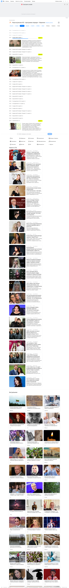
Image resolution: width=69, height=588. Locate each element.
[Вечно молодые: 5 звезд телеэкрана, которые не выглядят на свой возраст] (34, 473)
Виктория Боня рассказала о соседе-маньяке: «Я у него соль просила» (33, 213)
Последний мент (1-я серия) (17, 103)
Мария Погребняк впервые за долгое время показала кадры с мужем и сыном (33, 261)
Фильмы (48, 25)
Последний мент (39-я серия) (18, 101)
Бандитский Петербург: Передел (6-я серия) (21, 91)
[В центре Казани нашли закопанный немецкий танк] (34, 438)
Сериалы (53, 25)
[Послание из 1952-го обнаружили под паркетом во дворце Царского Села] (34, 403)
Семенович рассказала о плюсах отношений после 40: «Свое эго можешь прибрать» (33, 177)
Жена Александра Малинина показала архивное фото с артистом (34, 225)
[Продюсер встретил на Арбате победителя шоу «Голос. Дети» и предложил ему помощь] (52, 577)
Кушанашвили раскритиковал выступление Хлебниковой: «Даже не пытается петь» (34, 249)
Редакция (26, 587)
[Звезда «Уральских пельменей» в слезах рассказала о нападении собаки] (17, 577)
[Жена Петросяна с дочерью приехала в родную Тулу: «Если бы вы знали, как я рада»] (34, 507)
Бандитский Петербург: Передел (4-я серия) (21, 49)
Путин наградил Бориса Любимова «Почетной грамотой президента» (32, 201)
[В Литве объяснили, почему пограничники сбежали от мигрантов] (17, 403)
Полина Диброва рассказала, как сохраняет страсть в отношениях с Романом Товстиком (34, 321)
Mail (1, 587)
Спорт (58, 25)
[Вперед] (67, 4)
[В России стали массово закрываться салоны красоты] (52, 421)
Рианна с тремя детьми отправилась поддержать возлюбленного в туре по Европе (33, 154)
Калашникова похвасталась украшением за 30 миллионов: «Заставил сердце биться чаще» (34, 189)
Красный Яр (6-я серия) (17, 98)
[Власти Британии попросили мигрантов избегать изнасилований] (52, 455)
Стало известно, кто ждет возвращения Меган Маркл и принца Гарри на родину (34, 368)
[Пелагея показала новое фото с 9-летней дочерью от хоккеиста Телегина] (34, 525)
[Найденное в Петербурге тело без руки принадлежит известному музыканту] (34, 421)
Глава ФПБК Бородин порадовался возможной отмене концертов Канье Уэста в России (33, 356)
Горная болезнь (15, 120)
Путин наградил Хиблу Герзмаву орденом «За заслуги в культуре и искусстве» (32, 309)
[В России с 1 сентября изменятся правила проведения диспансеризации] (52, 403)
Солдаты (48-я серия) (16, 37)
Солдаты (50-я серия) (16, 108)
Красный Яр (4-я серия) (17, 65)
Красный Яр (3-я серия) (17, 54)
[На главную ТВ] (3, 1)
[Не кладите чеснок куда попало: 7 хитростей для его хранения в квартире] (34, 560)
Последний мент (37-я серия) (18, 30)
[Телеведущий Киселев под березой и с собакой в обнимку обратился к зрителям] (17, 473)
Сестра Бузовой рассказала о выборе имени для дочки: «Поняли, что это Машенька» (34, 297)
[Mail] (1, 1)
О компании (5, 587)
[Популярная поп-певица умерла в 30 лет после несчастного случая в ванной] (52, 438)
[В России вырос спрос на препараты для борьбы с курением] (52, 473)
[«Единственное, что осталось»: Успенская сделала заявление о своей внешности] (17, 455)
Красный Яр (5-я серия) (17, 96)
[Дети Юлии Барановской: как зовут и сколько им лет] (17, 525)
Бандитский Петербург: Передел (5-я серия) (21, 51)
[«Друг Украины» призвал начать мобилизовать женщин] (34, 542)
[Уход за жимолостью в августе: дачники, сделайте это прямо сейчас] (34, 455)
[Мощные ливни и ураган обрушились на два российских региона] (17, 560)
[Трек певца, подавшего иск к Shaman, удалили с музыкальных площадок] (34, 490)
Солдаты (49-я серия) (16, 106)
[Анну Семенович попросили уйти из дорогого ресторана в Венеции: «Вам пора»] (17, 421)
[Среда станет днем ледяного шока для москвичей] (52, 490)
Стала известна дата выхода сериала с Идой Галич (34, 236)
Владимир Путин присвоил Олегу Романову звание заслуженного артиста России (33, 165)
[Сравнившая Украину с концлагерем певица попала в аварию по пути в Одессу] (17, 438)
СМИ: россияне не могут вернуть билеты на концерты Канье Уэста (33, 332)
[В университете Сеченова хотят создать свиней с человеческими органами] (52, 542)
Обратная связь (64, 587)
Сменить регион (49, 22)
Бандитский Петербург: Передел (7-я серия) (21, 93)
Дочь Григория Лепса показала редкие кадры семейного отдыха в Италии (33, 273)
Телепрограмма (12, 20)
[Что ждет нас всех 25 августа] (17, 507)
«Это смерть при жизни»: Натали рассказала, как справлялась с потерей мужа (34, 285)
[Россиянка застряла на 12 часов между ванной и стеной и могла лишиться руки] (52, 560)
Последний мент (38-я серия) (18, 32)
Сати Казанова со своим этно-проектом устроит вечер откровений (32, 380)
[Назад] (65, 4)
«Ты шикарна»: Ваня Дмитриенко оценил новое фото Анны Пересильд (33, 344)
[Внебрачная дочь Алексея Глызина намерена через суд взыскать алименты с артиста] (52, 525)
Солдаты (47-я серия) (16, 35)
